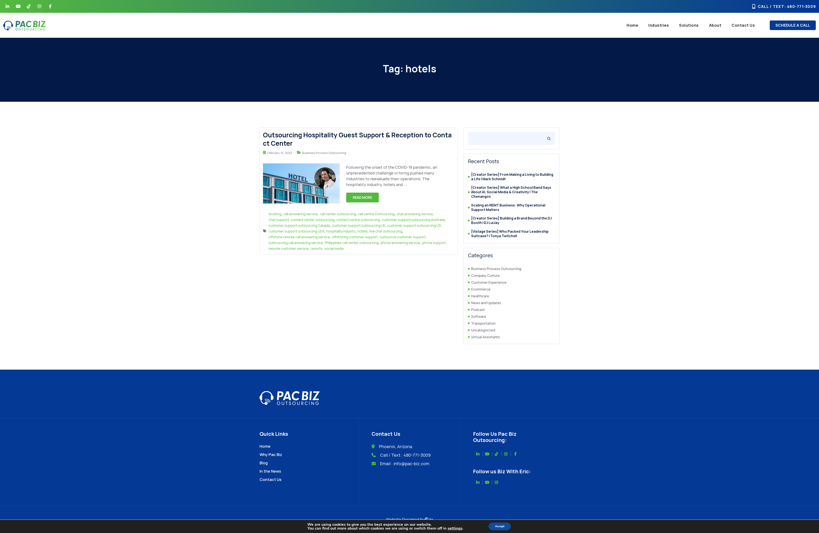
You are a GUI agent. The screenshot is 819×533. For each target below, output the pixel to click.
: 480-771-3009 (800, 6)
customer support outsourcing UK (358, 225)
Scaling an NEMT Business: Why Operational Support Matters (508, 207)
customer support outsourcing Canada (299, 225)
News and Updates (486, 303)
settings (455, 528)
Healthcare (480, 296)
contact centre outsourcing (358, 219)
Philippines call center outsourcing (352, 242)
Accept (499, 526)
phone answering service (400, 242)
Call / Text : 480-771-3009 (405, 455)
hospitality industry (341, 231)
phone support (434, 242)
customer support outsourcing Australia (413, 219)
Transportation (483, 323)
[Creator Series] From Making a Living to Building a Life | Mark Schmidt (512, 176)
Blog (264, 462)
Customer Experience (489, 282)
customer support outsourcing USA (296, 231)
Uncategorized (483, 330)
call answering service (300, 214)
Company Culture (485, 275)
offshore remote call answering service (299, 237)
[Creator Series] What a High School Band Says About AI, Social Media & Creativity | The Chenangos (511, 192)
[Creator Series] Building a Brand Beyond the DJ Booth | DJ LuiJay (511, 220)
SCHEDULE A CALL (792, 25)
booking (275, 214)
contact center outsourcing (312, 219)
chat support (279, 219)
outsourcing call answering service (296, 242)
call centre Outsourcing (376, 214)
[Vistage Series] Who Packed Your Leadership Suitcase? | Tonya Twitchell (510, 233)
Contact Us (743, 25)
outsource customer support (403, 237)
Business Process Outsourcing (324, 153)
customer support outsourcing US (414, 225)
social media (334, 248)
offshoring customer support (355, 237)
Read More (362, 197)
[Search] (549, 138)
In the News (270, 471)
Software (478, 316)
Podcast (478, 309)
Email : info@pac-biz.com (404, 463)
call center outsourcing (338, 214)
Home (632, 25)
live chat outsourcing (386, 231)
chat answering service (414, 214)
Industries (658, 25)
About (715, 25)
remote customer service (289, 248)
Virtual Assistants (485, 337)
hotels (363, 231)
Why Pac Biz (271, 454)
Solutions (689, 25)
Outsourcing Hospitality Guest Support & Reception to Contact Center (357, 139)
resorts (316, 248)
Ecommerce (481, 289)
